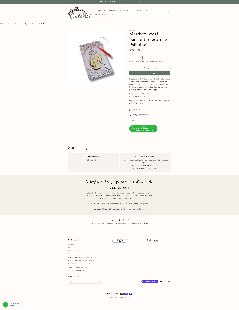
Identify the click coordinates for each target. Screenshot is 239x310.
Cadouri (10, 24)
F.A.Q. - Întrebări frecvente (77, 267)
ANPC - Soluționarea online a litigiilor (81, 260)
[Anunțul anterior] (69, 2)
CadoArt (3, 24)
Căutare (71, 244)
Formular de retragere (76, 270)
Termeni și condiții (74, 251)
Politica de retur (74, 254)
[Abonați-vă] (100, 281)
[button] (98, 10)
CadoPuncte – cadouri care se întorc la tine (83, 264)
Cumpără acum (150, 73)
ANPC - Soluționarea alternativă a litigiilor (83, 257)
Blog (70, 247)
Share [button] (133, 121)
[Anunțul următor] (170, 2)
